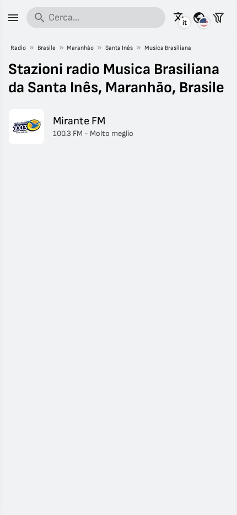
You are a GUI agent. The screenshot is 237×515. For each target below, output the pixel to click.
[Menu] (13, 17)
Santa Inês (119, 47)
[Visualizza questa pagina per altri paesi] (199, 17)
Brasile (46, 47)
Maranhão (80, 47)
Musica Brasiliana (167, 47)
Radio (18, 47)
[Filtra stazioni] (218, 17)
